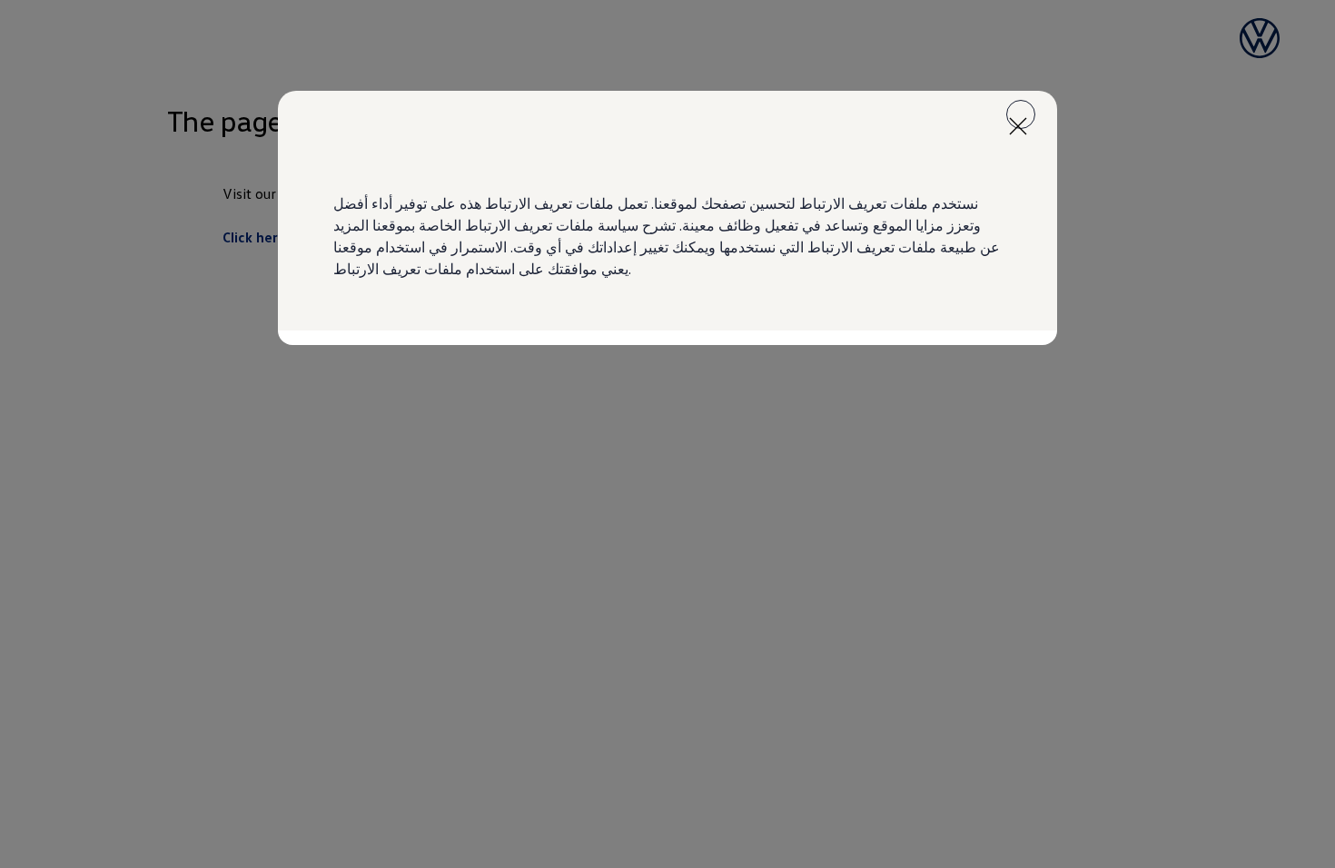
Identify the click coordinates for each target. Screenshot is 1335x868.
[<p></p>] (1020, 114)
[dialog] (667, 434)
